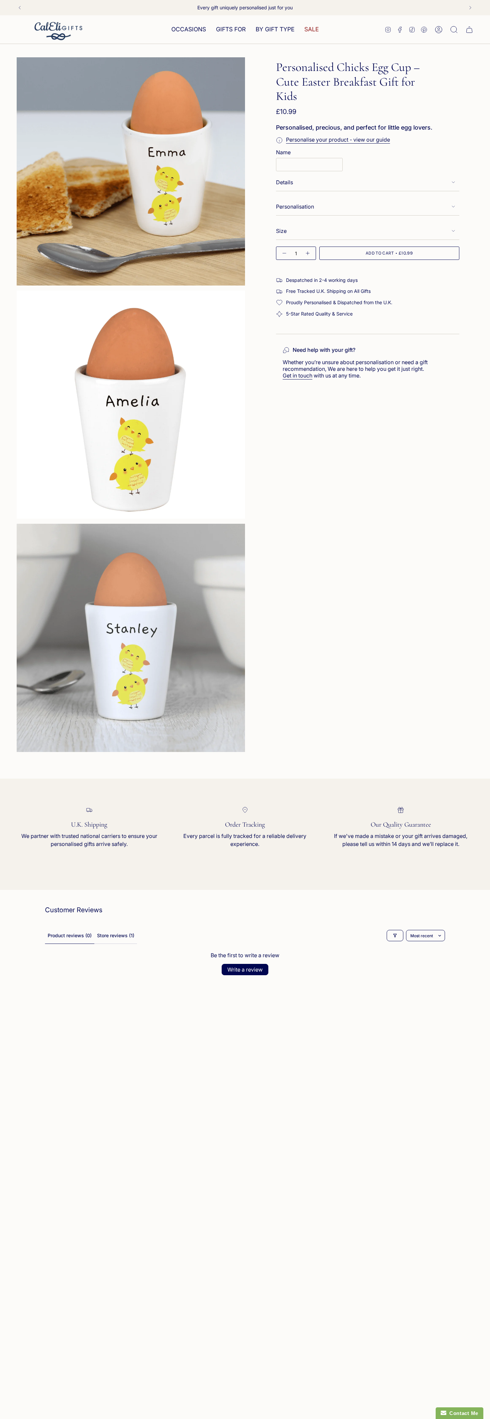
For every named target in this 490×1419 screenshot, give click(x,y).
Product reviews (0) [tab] (70, 935)
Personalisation (295, 206)
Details (284, 182)
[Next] (470, 8)
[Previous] (20, 8)
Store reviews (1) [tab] (115, 935)
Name (283, 152)
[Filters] (395, 935)
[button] (188, 29)
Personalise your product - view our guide (338, 139)
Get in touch (297, 375)
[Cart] (469, 29)
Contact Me (462, 1413)
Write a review (245, 969)
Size (281, 231)
